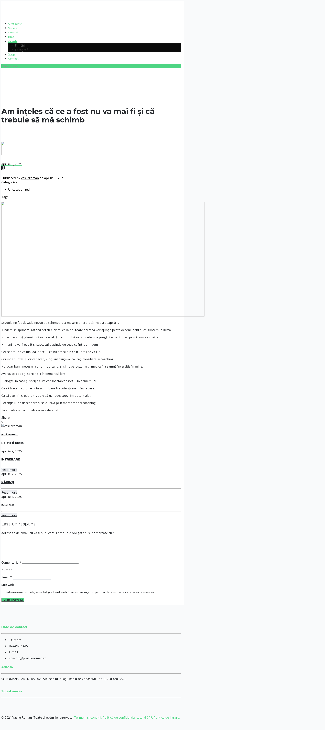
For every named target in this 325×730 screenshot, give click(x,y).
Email (6, 577)
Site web (7, 585)
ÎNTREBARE (10, 459)
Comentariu (11, 562)
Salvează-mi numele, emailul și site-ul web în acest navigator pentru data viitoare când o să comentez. (80, 592)
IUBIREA (7, 505)
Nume (7, 570)
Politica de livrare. (167, 717)
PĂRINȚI (7, 482)
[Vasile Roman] (1, 9)
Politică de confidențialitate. (123, 717)
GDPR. (148, 717)
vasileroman (30, 178)
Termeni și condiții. (88, 717)
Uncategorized (19, 189)
